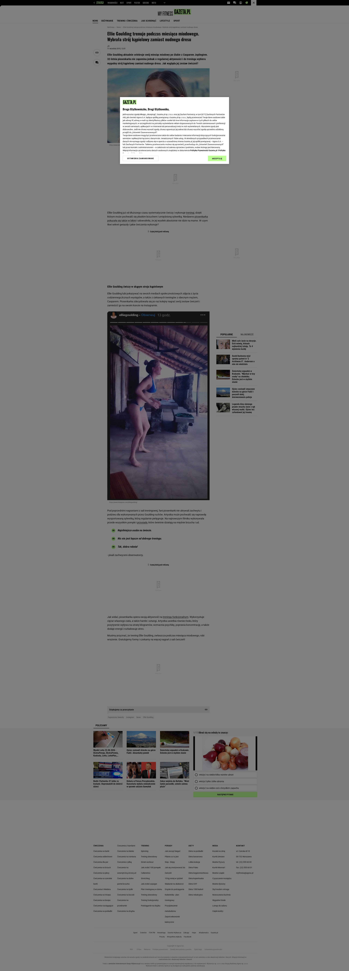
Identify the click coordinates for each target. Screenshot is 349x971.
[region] (174, 130)
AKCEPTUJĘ (217, 158)
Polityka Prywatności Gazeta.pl (203, 150)
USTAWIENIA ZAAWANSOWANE (140, 158)
